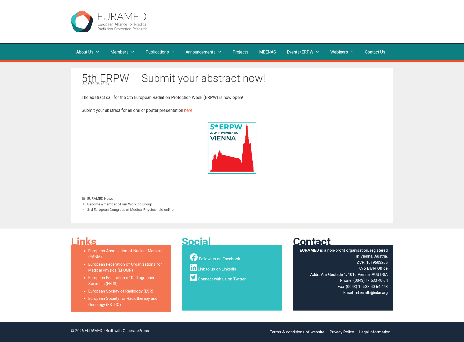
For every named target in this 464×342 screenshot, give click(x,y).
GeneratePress (136, 330)
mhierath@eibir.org (371, 292)
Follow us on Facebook (219, 258)
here (188, 110)
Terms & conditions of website (297, 332)
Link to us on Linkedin (217, 269)
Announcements (201, 52)
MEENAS (267, 52)
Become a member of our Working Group (119, 204)
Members (119, 52)
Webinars (339, 52)
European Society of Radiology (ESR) (120, 291)
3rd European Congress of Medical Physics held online (130, 209)
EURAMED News (100, 198)
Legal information (374, 332)
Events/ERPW (300, 52)
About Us (84, 52)
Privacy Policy (342, 332)
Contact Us (375, 52)
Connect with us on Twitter (222, 279)
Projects (240, 52)
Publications (157, 52)
